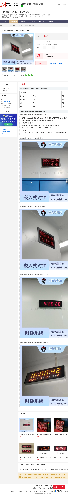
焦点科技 (46, 493)
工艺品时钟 (51, 469)
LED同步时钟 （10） (8, 88)
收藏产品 (6, 75)
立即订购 (61, 63)
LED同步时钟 (12, 25)
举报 (13, 75)
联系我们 (21, 491)
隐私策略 (44, 491)
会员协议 (51, 491)
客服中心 (28, 491)
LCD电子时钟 (35, 469)
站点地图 (36, 491)
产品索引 (4, 129)
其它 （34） (5, 90)
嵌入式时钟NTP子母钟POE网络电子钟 (46, 487)
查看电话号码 (7, 101)
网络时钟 (21, 469)
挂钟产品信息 (39, 485)
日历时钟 (57, 469)
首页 (1, 25)
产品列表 (5, 25)
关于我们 (13, 491)
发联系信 (41, 63)
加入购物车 (53, 63)
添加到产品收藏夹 (6, 131)
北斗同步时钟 (43, 469)
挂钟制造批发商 (48, 485)
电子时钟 (27, 469)
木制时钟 (63, 469)
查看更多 (8, 111)
